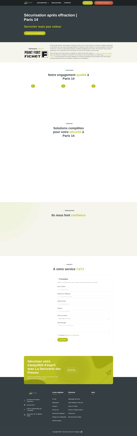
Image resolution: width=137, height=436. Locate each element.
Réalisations (56, 2)
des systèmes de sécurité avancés (102, 53)
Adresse (59, 308)
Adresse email (61, 301)
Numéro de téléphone (63, 294)
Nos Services (42, 2)
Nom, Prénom (61, 286)
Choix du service (62, 315)
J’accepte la (69, 335)
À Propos (67, 2)
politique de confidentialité (72, 335)
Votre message (61, 322)
